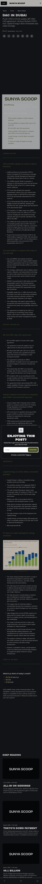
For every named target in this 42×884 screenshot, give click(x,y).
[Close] (39, 427)
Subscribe (33, 450)
